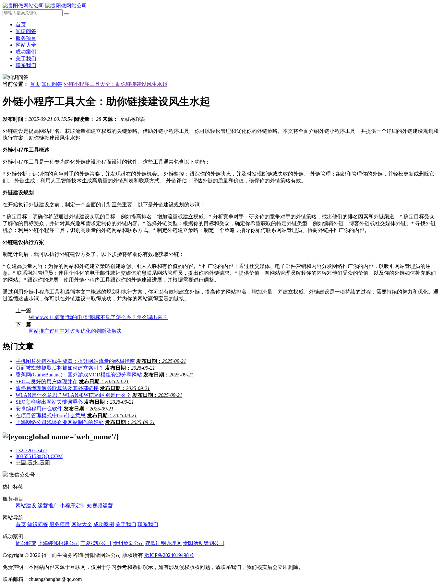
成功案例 (26, 51)
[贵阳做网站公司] (45, 5)
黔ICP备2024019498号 (169, 555)
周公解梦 (26, 543)
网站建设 (26, 505)
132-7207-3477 (31, 450)
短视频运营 (100, 505)
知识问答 (26, 31)
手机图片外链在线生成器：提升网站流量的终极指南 (75, 361)
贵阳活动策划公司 (203, 543)
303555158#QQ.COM (39, 456)
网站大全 (26, 45)
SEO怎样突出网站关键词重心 (49, 402)
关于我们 (26, 58)
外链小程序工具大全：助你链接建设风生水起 (115, 84)
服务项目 (26, 38)
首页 (21, 24)
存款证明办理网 (163, 543)
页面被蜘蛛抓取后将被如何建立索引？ (60, 368)
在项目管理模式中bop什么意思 (51, 415)
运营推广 (48, 505)
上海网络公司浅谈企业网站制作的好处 (60, 422)
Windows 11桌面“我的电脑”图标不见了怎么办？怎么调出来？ (98, 317)
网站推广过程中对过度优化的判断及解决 (75, 331)
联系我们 (26, 65)
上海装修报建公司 (58, 543)
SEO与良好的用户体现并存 (47, 381)
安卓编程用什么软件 (39, 408)
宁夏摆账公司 (96, 543)
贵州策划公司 (128, 543)
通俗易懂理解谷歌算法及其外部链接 (57, 388)
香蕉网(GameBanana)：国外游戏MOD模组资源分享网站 (79, 374)
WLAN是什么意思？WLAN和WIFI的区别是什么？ (73, 395)
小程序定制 (73, 505)
